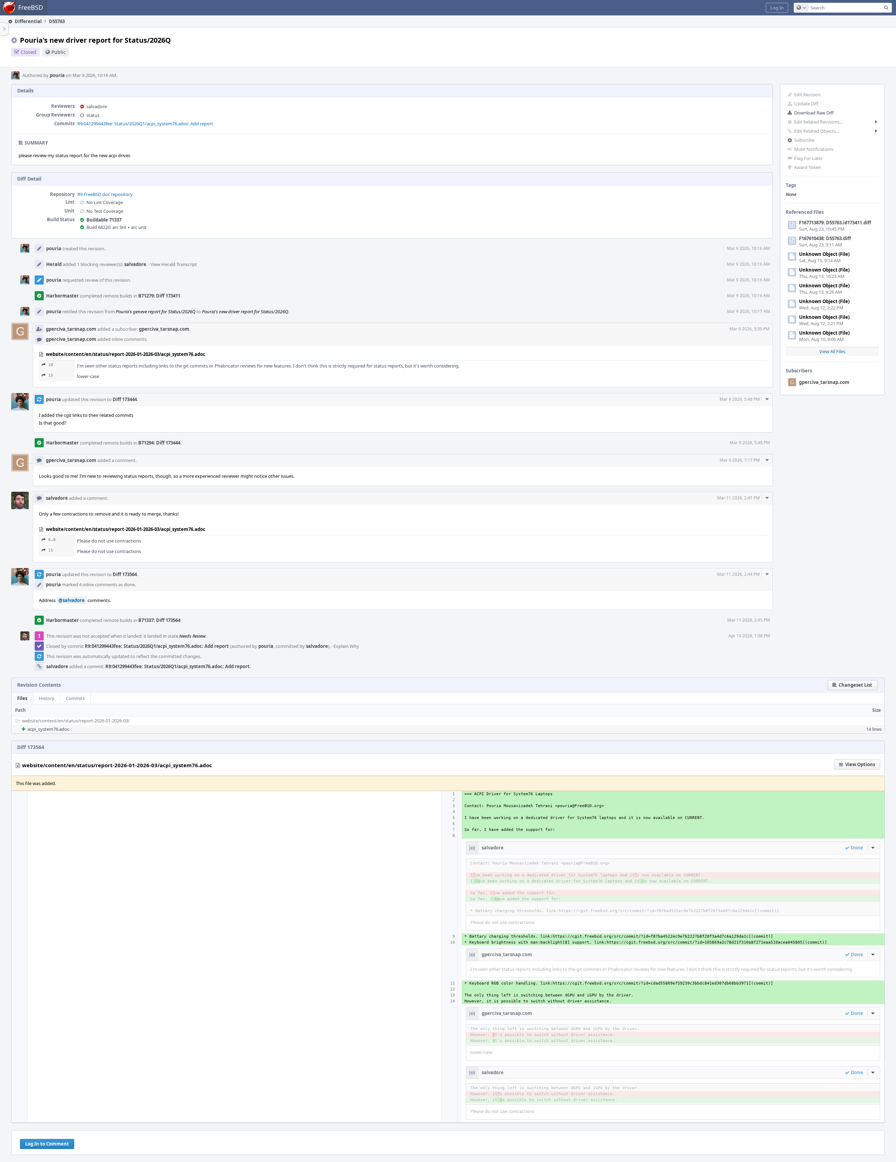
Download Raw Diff (814, 113)
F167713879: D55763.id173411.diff (835, 222)
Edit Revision (807, 94)
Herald (54, 264)
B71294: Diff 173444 (159, 443)
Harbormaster (62, 296)
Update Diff (806, 103)
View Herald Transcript (173, 264)
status (92, 115)
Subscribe (804, 140)
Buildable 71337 (103, 220)
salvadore (96, 106)
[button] (777, 8)
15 (50, 375)
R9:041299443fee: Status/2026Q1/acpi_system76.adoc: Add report (145, 123)
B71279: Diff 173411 (159, 296)
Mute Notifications (813, 149)
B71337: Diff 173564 (159, 620)
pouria (57, 75)
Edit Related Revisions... (818, 122)
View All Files (832, 351)
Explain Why (346, 646)
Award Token (807, 167)
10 (50, 365)
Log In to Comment (47, 1144)
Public (58, 52)
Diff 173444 (125, 399)
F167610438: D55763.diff (825, 238)
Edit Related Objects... (816, 131)
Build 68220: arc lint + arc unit (116, 227)
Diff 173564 (125, 574)
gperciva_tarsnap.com (824, 382)
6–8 (52, 540)
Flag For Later (808, 158)
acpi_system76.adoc (48, 729)
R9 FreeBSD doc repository (105, 194)
